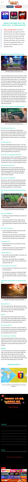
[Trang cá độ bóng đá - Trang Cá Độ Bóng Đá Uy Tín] (14, 2)
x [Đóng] (3, 468)
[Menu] (2, 2)
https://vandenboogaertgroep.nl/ (14, 457)
